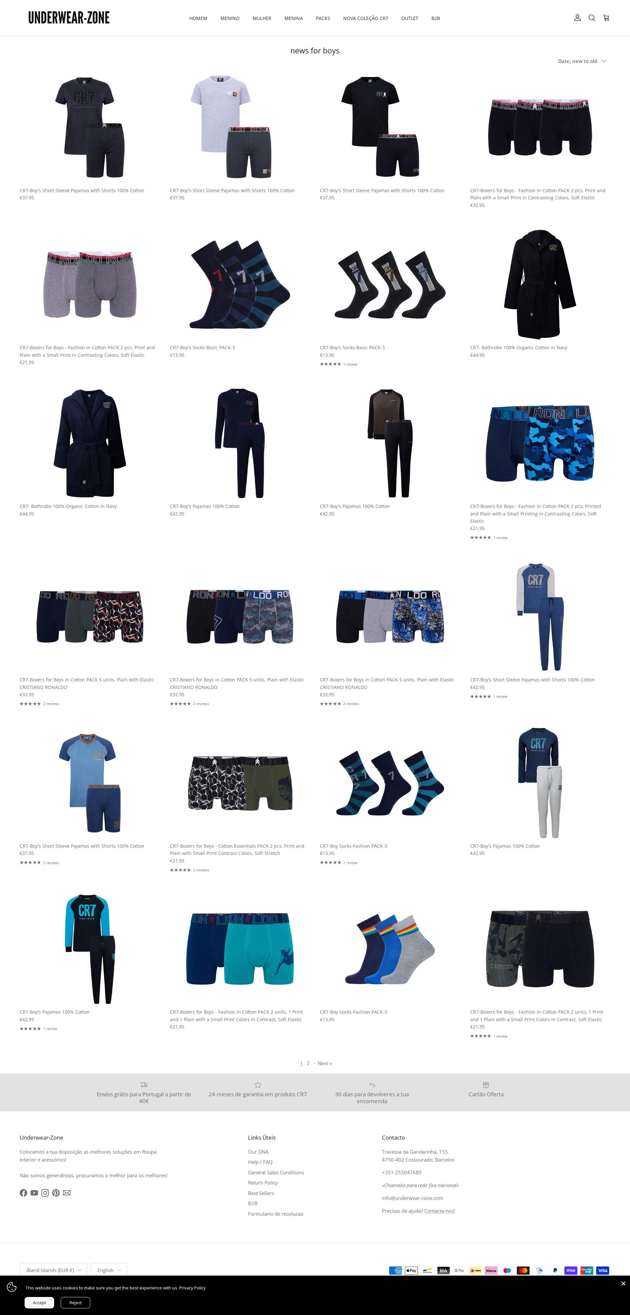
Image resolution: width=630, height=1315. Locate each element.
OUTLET (409, 18)
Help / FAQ (260, 1162)
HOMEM (198, 18)
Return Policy (263, 1182)
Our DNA (258, 1151)
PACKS (323, 18)
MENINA (293, 18)
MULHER (262, 18)
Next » (325, 1063)
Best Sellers (261, 1193)
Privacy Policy (192, 1288)
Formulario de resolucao (276, 1213)
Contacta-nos (439, 1210)
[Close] (623, 1282)
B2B (435, 18)
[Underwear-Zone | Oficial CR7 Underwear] (69, 18)
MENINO (230, 18)
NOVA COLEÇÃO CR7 (365, 18)
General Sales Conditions (276, 1172)
